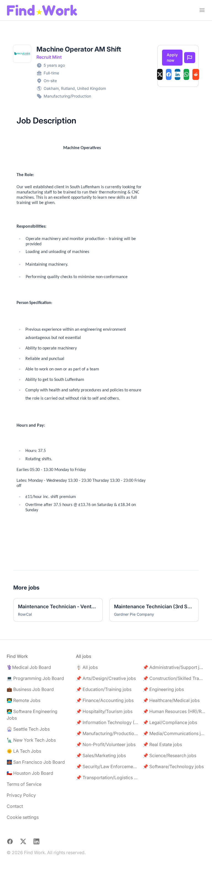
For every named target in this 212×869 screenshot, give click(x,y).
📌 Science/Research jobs (169, 755)
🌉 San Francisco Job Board (36, 762)
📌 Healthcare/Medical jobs (171, 700)
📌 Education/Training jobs (103, 689)
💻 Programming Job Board (35, 678)
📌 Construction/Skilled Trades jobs (174, 678)
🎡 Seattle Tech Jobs (28, 729)
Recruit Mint (49, 57)
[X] (160, 74)
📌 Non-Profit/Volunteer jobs (106, 744)
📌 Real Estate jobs (162, 744)
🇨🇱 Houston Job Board (30, 773)
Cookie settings (23, 817)
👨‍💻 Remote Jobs (23, 700)
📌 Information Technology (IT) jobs (107, 722)
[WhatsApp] (186, 74)
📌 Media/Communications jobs (174, 733)
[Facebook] (168, 74)
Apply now (172, 57)
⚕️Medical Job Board (29, 667)
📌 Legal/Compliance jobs (170, 722)
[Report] (189, 57)
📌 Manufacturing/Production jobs (107, 733)
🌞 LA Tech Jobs (24, 751)
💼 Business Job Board (30, 689)
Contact (15, 806)
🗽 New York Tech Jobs (31, 740)
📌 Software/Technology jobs (173, 766)
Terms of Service (24, 784)
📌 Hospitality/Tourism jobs (104, 711)
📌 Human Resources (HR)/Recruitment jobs (174, 711)
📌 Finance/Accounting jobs (105, 700)
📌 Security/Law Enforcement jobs (107, 766)
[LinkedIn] (177, 74)
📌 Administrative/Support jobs (174, 667)
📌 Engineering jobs (163, 689)
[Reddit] (195, 74)
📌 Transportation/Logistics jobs (107, 777)
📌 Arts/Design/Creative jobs (106, 678)
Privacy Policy (21, 795)
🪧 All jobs (87, 667)
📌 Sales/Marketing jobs (101, 755)
